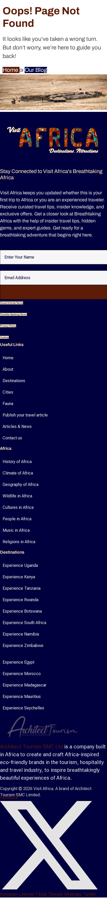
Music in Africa (16, 530)
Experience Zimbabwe (23, 645)
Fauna (8, 403)
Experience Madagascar (24, 685)
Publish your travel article (25, 415)
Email (5, 268)
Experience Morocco (22, 673)
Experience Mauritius (22, 696)
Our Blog (36, 70)
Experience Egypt (18, 662)
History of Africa (17, 461)
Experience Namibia (21, 634)
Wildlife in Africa (17, 495)
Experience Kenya (19, 576)
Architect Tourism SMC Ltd (31, 746)
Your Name (9, 247)
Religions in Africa (19, 541)
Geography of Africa (20, 484)
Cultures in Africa (18, 507)
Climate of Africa (18, 473)
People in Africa (17, 518)
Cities (8, 392)
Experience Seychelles (23, 708)
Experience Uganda (20, 565)
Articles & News (17, 426)
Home (11, 70)
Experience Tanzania (22, 588)
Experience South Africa (24, 622)
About (8, 369)
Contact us (12, 437)
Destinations (14, 380)
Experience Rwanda (20, 599)
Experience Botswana (22, 611)
